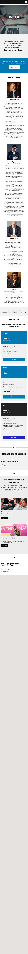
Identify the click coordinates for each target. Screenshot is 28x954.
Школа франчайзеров (8, 512)
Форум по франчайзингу (8, 538)
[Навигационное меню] (26, 2)
